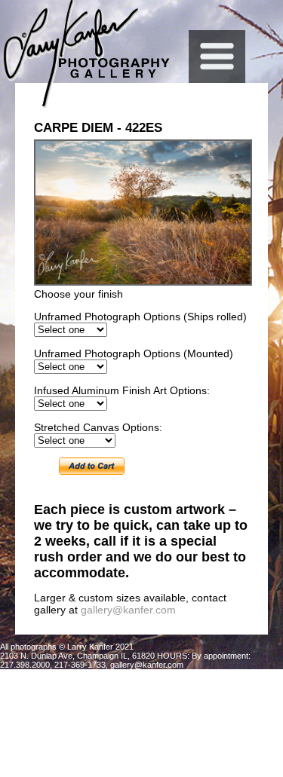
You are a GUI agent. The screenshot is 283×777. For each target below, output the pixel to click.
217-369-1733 (80, 664)
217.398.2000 (25, 664)
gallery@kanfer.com (128, 610)
